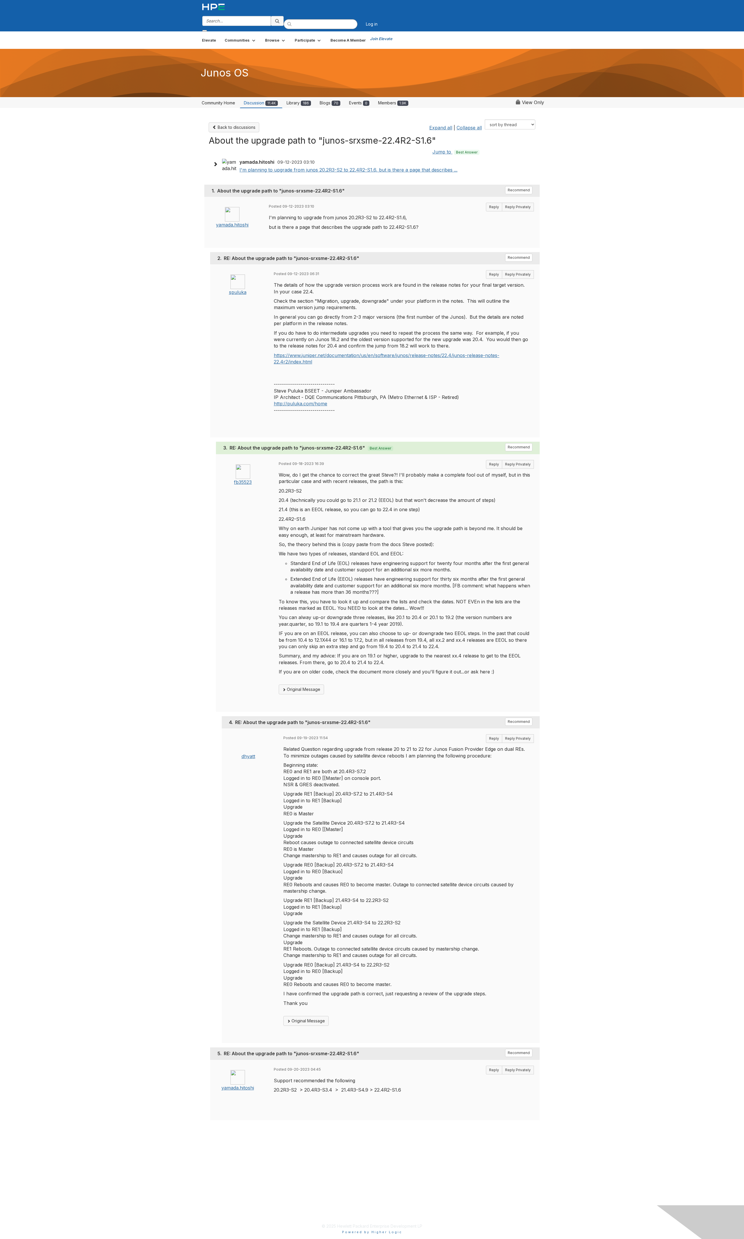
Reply (494, 207)
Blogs (329, 102)
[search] (277, 21)
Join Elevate (381, 38)
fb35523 (243, 482)
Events (358, 102)
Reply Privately (518, 207)
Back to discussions (236, 127)
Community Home (218, 102)
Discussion (260, 102)
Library (298, 102)
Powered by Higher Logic (372, 1232)
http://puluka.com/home (300, 404)
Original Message (303, 689)
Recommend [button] (519, 190)
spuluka (237, 292)
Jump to (454, 152)
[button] (240, 40)
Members (392, 102)
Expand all (440, 128)
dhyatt (248, 756)
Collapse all (469, 128)
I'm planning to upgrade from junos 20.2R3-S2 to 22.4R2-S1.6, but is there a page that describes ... (348, 170)
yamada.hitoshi (232, 225)
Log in (372, 24)
